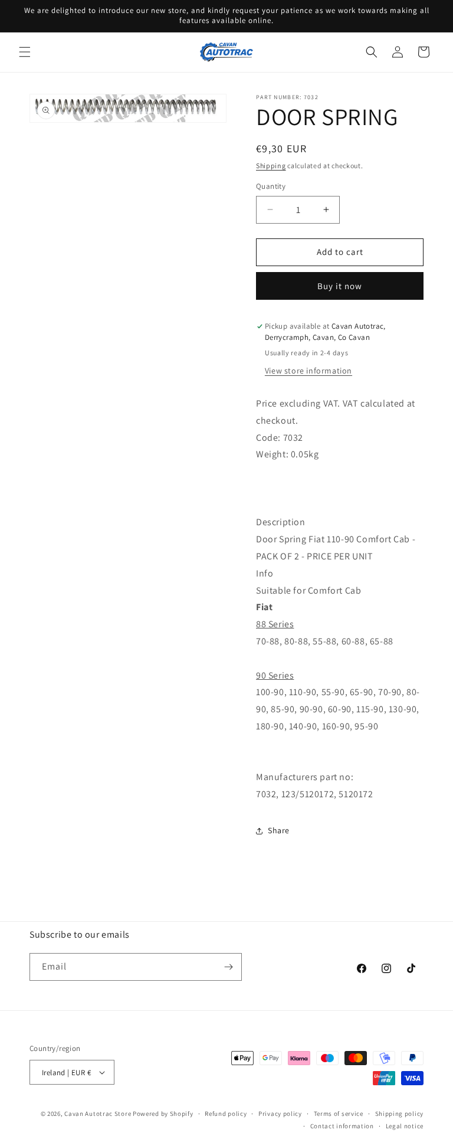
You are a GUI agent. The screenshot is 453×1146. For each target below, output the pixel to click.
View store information (308, 370)
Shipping (271, 165)
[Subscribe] (228, 967)
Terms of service (338, 1113)
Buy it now (339, 286)
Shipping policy (399, 1113)
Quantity (270, 186)
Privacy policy (280, 1113)
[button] (25, 52)
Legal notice (405, 1126)
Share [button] (279, 830)
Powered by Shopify (163, 1113)
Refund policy (226, 1113)
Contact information (342, 1126)
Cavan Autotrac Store (98, 1113)
